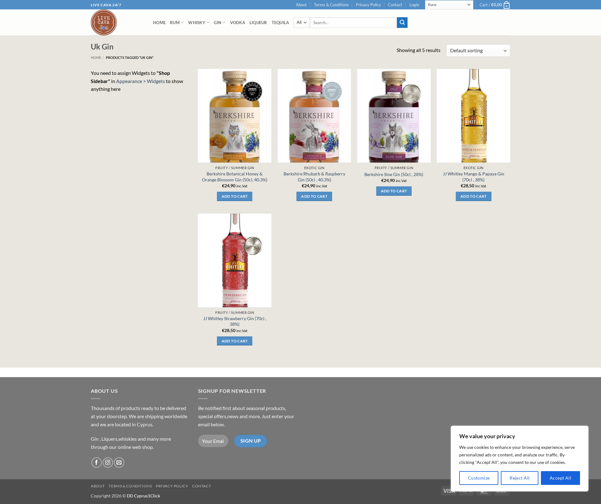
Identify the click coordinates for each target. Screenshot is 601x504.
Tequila (280, 22)
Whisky (196, 22)
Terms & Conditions (331, 4)
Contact (395, 4)
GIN (217, 22)
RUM (175, 22)
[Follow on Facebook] (96, 462)
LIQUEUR (258, 22)
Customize (479, 478)
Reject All (520, 478)
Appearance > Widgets (140, 81)
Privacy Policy (368, 4)
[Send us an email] (119, 462)
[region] (519, 458)
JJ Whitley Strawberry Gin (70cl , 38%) (234, 321)
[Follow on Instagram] (108, 462)
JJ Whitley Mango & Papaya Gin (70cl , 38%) (473, 176)
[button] (414, 4)
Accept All (560, 478)
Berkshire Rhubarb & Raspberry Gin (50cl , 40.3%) (314, 176)
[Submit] (402, 22)
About (301, 4)
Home (159, 22)
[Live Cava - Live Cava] (117, 22)
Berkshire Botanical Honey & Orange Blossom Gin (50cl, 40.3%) (234, 176)
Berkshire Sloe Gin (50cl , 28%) (393, 174)
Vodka (237, 22)
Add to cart (235, 196)
